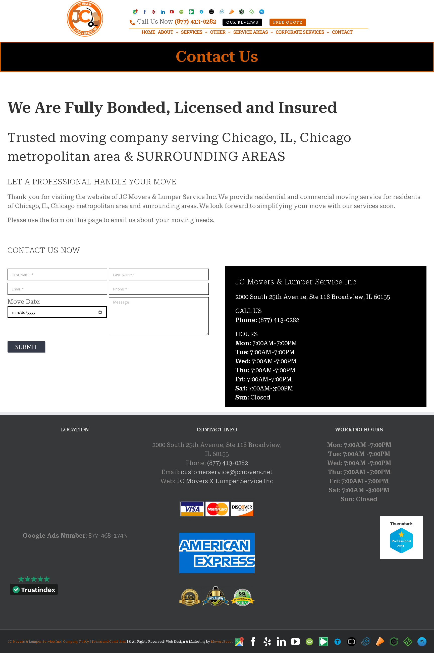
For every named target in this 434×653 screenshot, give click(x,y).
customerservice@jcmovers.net (227, 472)
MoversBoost (222, 641)
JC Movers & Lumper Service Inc (225, 481)
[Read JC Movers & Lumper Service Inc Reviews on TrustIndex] (34, 590)
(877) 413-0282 (195, 21)
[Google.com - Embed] (75, 478)
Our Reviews (242, 22)
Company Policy (75, 641)
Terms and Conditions (108, 641)
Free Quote (287, 22)
